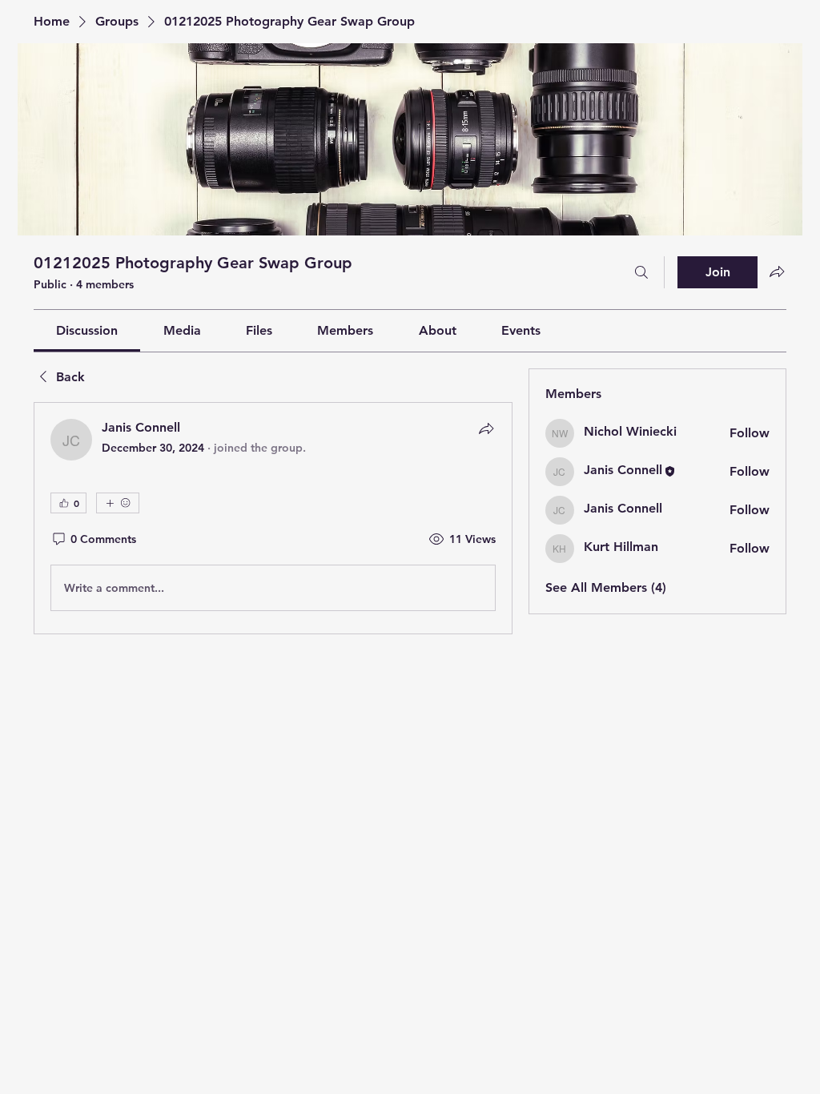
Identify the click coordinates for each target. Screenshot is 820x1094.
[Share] (486, 428)
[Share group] (776, 271)
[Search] (641, 272)
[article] (273, 518)
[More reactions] (117, 503)
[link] (87, 330)
